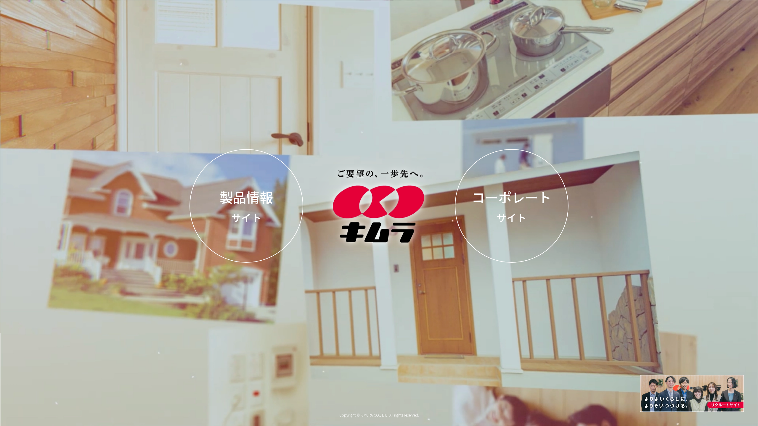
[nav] (692, 393)
